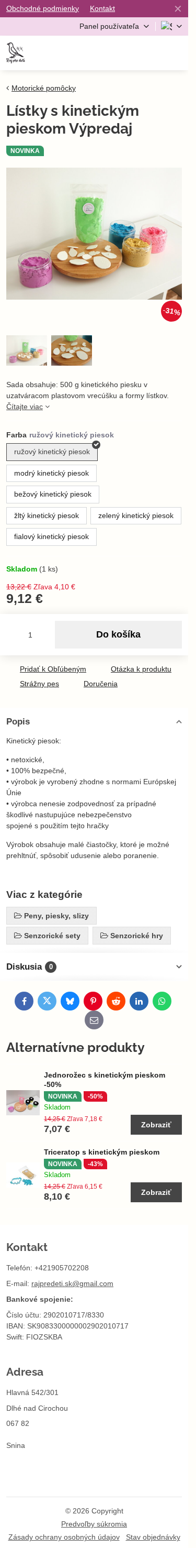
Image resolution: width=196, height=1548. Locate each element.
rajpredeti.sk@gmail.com (72, 1283)
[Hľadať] (124, 52)
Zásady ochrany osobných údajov (64, 1537)
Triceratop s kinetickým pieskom (101, 1152)
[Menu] (175, 52)
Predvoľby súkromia (94, 1524)
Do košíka (118, 634)
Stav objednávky (153, 1537)
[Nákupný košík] (150, 52)
